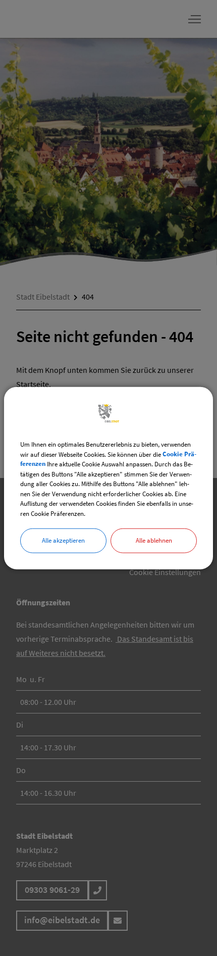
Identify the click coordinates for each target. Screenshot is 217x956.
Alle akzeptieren (63, 540)
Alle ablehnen (154, 540)
